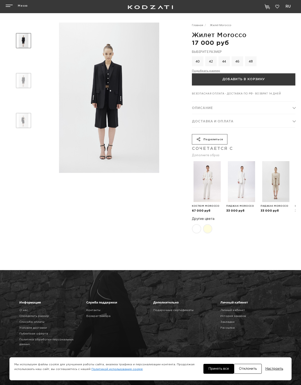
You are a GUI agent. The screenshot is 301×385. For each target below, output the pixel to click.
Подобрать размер (206, 71)
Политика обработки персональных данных (46, 342)
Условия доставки (33, 328)
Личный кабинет (232, 310)
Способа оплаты (31, 322)
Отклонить (248, 368)
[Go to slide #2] (23, 80)
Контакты (93, 310)
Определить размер (34, 316)
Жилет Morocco (220, 25)
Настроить (274, 368)
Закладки (227, 322)
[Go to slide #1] (23, 40)
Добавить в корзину (243, 79)
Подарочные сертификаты (173, 310)
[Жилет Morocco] (196, 228)
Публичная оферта (33, 333)
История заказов (233, 316)
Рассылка (227, 328)
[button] (16, 7)
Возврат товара (98, 316)
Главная (197, 25)
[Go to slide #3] (23, 120)
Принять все (218, 368)
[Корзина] (267, 6)
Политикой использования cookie (117, 369)
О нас (23, 310)
